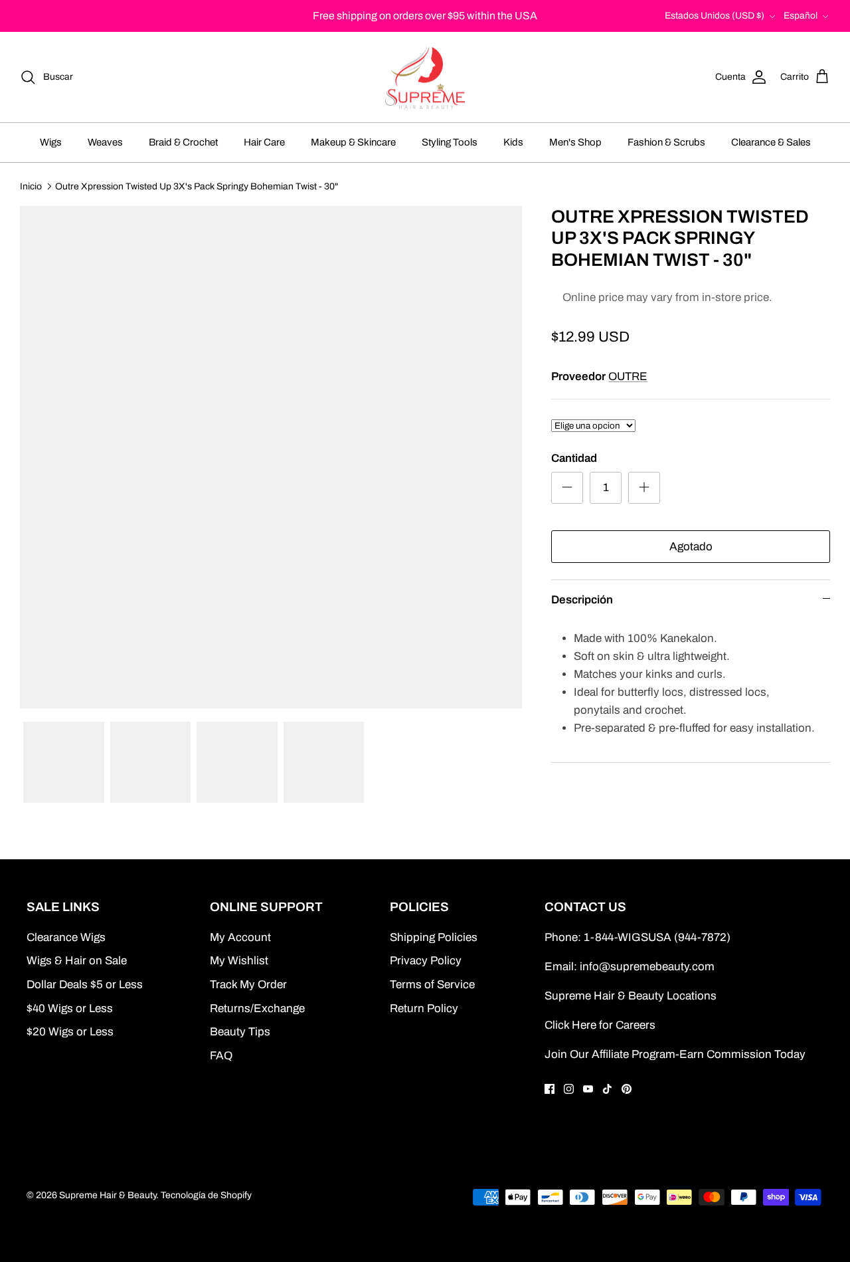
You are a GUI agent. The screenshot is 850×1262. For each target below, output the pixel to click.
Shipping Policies (433, 937)
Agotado (691, 546)
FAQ (221, 1055)
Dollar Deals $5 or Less (85, 984)
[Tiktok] (607, 1089)
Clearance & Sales (771, 142)
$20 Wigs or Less (70, 1031)
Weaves (105, 142)
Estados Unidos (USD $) (714, 16)
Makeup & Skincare (353, 142)
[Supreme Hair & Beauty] (425, 77)
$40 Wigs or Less (70, 1008)
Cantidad (574, 458)
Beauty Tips (240, 1031)
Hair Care (264, 142)
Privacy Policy (426, 960)
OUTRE (627, 376)
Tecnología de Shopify (206, 1195)
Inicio (31, 186)
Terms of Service (432, 984)
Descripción (582, 599)
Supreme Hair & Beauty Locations (631, 996)
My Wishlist (239, 960)
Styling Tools (449, 142)
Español (800, 16)
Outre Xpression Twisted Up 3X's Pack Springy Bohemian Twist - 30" (196, 186)
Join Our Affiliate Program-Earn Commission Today (675, 1054)
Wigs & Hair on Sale (77, 960)
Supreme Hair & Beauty (107, 1195)
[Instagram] (569, 1089)
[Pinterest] (627, 1089)
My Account (240, 937)
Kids (513, 142)
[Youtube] (588, 1089)
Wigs (51, 142)
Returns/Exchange (257, 1008)
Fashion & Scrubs (666, 142)
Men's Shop (575, 142)
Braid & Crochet (183, 142)
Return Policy (424, 1008)
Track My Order (248, 984)
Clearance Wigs (66, 937)
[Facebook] (549, 1089)
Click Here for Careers (600, 1025)
